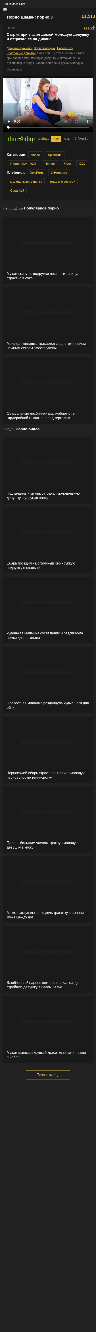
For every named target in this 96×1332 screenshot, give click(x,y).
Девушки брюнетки (19, 48)
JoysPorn (36, 172)
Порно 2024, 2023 (23, 163)
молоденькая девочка (26, 181)
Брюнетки (55, 155)
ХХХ (82, 163)
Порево (50, 163)
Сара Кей (17, 190)
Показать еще (48, 1075)
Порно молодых (44, 48)
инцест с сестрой (62, 181)
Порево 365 (65, 48)
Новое (35, 155)
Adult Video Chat (14, 4)
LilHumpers (59, 172)
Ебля (67, 163)
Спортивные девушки (21, 53)
